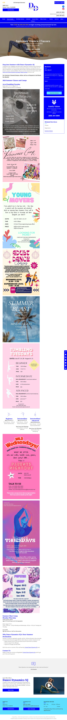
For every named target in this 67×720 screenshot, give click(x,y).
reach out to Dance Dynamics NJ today (11, 72)
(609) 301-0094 (60, 12)
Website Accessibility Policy (50, 716)
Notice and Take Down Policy (40, 716)
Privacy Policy (14, 716)
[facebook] (63, 6)
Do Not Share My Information (23, 716)
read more (60, 75)
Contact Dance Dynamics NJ (31, 647)
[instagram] (63, 9)
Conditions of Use (32, 716)
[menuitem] (4, 19)
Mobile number (23, 72)
